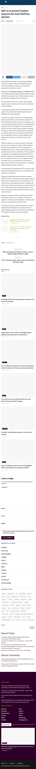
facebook (16, 599)
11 (10, 403)
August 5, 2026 (5, 370)
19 (19, 232)
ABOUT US (3, 763)
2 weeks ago (5, 750)
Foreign (5, 428)
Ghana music (5, 602)
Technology (5, 580)
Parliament (5, 614)
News (7, 7)
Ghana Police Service (16, 602)
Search (3, 625)
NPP (7, 611)
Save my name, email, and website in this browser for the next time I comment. (18, 532)
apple (3, 596)
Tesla (28, 616)
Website (3, 523)
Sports (3, 576)
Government (5, 605)
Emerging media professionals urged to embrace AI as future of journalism (20, 220)
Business (4, 547)
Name (3, 508)
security (10, 616)
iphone (29, 605)
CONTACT (11, 763)
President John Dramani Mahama (24, 614)
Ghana (30, 599)
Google (26, 602)
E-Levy (10, 599)
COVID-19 (4, 599)
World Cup (30, 619)
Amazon (29, 593)
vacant (15, 197)
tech (24, 616)
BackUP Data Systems (24, 765)
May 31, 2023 (19, 21)
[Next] (19, 237)
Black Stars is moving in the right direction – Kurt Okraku (16, 650)
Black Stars (23, 596)
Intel (23, 605)
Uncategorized (6, 583)
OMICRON (23, 611)
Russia (4, 616)
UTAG (18, 619)
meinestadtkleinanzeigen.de (8, 659)
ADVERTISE (20, 763)
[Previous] (16, 237)
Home (2, 7)
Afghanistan (11, 593)
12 (10, 370)
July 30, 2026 (5, 436)
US (14, 619)
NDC (3, 611)
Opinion (3, 570)
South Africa (17, 616)
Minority (22, 608)
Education (4, 551)
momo (28, 608)
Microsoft (15, 608)
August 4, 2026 (5, 403)
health (12, 605)
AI (16, 593)
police (11, 614)
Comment (4, 487)
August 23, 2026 (14, 223)
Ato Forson (15, 596)
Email (3, 516)
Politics (4, 573)
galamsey (23, 599)
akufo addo (22, 593)
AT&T (8, 596)
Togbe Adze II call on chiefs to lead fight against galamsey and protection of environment (20, 228)
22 (19, 223)
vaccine (24, 619)
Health (5, 362)
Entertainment (6, 554)
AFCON (4, 593)
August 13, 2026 (14, 232)
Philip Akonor (9, 21)
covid (29, 596)
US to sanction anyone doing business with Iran (13, 644)
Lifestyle (4, 563)
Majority (4, 608)
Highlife (18, 605)
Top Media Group (6, 619)
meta (9, 608)
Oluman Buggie (15, 611)
